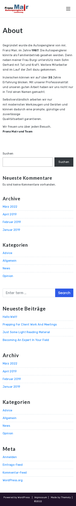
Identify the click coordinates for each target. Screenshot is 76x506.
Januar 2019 (11, 230)
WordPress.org (13, 480)
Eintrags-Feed (13, 464)
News (6, 268)
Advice (7, 253)
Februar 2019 (12, 222)
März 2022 (10, 206)
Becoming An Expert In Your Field (26, 340)
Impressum (40, 497)
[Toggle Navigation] (68, 8)
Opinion (8, 276)
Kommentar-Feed (15, 472)
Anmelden (10, 457)
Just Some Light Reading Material (26, 332)
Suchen (8, 153)
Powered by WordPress (17, 497)
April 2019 (10, 214)
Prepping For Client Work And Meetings (30, 324)
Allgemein (10, 260)
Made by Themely (61, 497)
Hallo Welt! (10, 317)
